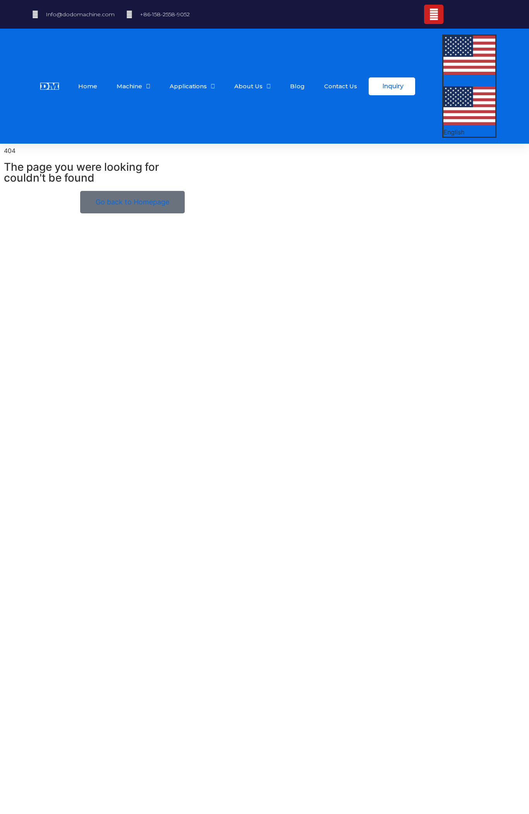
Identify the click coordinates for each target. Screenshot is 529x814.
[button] (469, 111)
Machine (129, 86)
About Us (248, 86)
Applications (188, 86)
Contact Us (340, 86)
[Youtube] (433, 14)
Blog (297, 86)
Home (87, 86)
